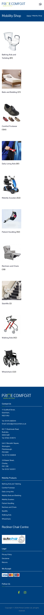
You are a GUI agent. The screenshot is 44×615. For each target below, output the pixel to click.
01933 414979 (10, 438)
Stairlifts (5, 511)
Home (29, 16)
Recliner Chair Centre (15, 527)
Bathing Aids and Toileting (11, 484)
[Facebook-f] (19, 592)
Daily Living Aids (8, 492)
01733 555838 (10, 455)
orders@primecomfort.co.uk (16, 424)
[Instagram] (25, 592)
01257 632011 (10, 469)
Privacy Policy (7, 554)
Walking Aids (6, 515)
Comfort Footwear (8, 488)
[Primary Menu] (40, 4)
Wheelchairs (6, 519)
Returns (5, 562)
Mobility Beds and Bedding (11, 495)
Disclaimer (5, 558)
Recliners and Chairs (9, 507)
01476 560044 (10, 421)
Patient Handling (8, 503)
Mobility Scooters (8, 499)
